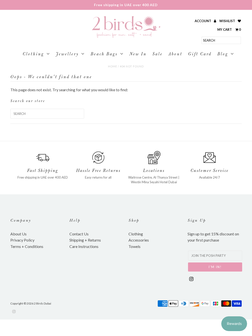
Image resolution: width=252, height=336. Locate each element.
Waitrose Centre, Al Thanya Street (152, 177)
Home (112, 66)
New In (138, 54)
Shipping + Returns (85, 240)
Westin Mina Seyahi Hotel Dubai (154, 182)
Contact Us (79, 233)
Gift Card (200, 54)
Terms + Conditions (26, 246)
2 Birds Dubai (42, 303)
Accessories (138, 240)
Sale (157, 54)
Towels (134, 246)
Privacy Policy (22, 240)
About (175, 54)
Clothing (33, 54)
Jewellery (67, 54)
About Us (18, 233)
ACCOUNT (203, 21)
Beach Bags (104, 54)
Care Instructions (83, 246)
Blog (222, 54)
